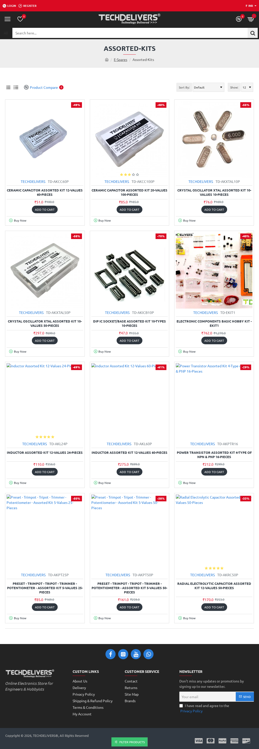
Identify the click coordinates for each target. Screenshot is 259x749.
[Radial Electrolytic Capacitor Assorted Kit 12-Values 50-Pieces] (214, 533)
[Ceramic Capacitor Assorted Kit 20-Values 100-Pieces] (129, 139)
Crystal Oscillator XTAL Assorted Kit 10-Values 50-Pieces (45, 323)
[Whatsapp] (148, 654)
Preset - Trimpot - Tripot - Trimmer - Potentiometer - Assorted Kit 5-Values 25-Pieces (45, 588)
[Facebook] (110, 654)
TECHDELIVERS (33, 181)
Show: (234, 87)
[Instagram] (123, 654)
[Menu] (7, 19)
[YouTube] (136, 654)
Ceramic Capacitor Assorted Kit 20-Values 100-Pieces (129, 192)
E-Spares (120, 59)
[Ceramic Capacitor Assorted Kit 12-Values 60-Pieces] (45, 139)
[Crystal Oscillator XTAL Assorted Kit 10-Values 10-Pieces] (214, 139)
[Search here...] (253, 33)
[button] (45, 209)
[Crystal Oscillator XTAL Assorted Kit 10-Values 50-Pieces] (45, 270)
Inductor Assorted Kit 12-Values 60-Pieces (129, 453)
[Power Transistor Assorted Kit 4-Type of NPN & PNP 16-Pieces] (214, 401)
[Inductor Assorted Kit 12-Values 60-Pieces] (129, 401)
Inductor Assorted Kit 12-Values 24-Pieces (45, 453)
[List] (16, 87)
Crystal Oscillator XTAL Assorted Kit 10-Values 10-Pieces (214, 192)
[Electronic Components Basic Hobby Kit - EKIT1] (214, 270)
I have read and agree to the (204, 708)
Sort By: (184, 87)
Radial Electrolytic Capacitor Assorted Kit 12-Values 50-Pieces (214, 586)
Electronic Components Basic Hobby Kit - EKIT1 (214, 323)
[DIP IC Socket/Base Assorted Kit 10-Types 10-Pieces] (129, 270)
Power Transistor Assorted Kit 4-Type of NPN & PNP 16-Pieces (214, 455)
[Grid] (8, 87)
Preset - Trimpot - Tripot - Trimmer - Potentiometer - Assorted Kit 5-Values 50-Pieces (129, 588)
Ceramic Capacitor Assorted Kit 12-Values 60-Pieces (45, 192)
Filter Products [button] (132, 742)
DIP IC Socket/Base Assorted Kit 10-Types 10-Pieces (129, 323)
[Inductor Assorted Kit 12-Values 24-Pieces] (45, 401)
